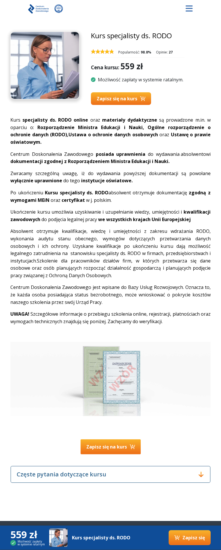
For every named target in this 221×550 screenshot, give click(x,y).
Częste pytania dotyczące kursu (61, 474)
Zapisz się (193, 537)
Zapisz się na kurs (117, 98)
